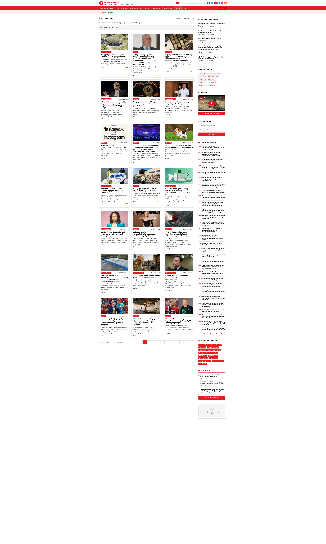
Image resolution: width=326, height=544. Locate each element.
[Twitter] (212, 3)
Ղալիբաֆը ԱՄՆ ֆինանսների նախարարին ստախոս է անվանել (213, 191)
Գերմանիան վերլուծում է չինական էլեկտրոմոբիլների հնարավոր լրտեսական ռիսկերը (213, 266)
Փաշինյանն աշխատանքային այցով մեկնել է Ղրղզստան (213, 173)
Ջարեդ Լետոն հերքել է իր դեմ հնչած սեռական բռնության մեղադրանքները (113, 234)
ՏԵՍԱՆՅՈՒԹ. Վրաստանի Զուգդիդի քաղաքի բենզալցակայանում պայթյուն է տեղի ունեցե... (213, 185)
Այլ (185, 8)
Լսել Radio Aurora (213, 397)
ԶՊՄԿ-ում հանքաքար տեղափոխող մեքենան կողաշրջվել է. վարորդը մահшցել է (213, 217)
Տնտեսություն (168, 8)
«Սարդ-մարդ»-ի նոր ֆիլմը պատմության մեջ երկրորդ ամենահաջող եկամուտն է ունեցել (176, 235)
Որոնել (213, 134)
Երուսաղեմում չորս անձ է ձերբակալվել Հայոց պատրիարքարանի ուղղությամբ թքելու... (212, 237)
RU (184, 3)
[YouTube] (215, 3)
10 (177, 342)
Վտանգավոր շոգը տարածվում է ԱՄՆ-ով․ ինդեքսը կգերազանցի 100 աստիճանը (213, 304)
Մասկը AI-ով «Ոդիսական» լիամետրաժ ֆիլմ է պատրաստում (176, 277)
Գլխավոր (102, 12)
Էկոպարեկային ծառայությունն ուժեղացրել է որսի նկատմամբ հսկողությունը (212, 179)
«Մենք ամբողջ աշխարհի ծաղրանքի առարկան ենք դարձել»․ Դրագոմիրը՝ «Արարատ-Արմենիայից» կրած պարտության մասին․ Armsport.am (145, 59)
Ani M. (103, 158)
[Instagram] (225, 3)
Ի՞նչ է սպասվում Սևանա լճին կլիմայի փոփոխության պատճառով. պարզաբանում (211, 154)
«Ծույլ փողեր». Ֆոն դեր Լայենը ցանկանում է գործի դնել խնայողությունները (212, 230)
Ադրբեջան (213, 355)
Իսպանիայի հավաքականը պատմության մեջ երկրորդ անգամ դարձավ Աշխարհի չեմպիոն (112, 322)
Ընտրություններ (214, 350)
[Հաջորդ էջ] (193, 342)
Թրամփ (213, 85)
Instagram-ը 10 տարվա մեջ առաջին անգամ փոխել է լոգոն (113, 146)
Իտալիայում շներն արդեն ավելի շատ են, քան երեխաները (146, 276)
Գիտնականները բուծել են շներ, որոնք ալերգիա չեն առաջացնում (179, 146)
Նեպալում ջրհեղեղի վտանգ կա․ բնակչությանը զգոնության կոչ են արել (212, 273)
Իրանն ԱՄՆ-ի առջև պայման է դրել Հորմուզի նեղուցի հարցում (213, 310)
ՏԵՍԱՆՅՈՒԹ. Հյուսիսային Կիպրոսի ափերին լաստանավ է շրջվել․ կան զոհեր (213, 250)
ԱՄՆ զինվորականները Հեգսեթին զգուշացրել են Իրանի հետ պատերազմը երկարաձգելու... (212, 203)
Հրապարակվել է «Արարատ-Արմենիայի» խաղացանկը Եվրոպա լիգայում (213, 298)
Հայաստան (204, 73)
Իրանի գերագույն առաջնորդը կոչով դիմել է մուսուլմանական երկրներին (213, 328)
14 (185, 342)
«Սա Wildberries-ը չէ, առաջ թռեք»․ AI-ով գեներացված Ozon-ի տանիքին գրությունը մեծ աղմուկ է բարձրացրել (114, 278)
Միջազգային (216, 73)
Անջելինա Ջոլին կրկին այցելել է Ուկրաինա (212, 244)
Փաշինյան (213, 82)
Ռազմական (157, 8)
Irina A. (103, 67)
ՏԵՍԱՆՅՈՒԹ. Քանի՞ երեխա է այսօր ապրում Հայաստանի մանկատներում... (212, 382)
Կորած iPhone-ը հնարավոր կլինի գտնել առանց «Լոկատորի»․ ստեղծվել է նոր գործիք (177, 191)
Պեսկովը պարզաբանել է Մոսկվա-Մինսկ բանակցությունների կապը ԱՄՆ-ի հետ (213, 223)
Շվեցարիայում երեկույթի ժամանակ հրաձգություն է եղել (213, 255)
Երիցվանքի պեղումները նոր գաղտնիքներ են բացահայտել (113, 56)
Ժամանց (179, 8)
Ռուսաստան (213, 76)
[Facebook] (208, 3)
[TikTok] (222, 3)
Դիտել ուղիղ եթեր (212, 113)
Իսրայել (203, 82)
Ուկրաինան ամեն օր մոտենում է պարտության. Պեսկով (212, 279)
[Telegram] (218, 3)
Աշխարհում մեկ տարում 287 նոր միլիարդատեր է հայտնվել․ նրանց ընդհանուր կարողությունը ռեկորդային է (178, 57)
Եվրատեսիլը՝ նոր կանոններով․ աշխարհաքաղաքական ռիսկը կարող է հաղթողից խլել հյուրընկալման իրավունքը (146, 148)
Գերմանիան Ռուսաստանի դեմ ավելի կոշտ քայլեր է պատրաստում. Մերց (213, 291)
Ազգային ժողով (204, 361)
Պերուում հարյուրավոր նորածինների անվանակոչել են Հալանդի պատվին (178, 321)
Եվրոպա (203, 85)
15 (190, 342)
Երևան (211, 79)
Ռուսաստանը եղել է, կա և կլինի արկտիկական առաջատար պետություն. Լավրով (212, 160)
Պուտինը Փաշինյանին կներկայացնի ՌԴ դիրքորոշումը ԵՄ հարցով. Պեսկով (213, 147)
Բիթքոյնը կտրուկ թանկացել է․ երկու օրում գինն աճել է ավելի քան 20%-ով (145, 104)
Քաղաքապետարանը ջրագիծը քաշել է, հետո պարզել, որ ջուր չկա (212, 375)
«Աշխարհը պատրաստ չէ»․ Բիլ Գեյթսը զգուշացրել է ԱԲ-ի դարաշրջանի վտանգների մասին (113, 105)
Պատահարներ (122, 8)
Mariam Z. (169, 290)
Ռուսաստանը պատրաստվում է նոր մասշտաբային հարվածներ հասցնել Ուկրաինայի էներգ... (213, 316)
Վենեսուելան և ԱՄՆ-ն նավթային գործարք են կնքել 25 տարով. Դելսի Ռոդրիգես (213, 323)
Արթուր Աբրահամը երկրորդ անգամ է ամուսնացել (177, 103)
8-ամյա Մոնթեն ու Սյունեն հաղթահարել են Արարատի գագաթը (112, 190)
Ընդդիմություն (217, 361)
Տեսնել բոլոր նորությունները (211, 333)
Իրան (202, 79)
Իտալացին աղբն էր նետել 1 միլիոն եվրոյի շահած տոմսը (144, 190)
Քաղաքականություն (107, 8)
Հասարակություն (136, 8)
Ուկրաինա (203, 353)
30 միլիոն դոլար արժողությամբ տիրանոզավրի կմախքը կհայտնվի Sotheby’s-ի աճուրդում (146, 322)
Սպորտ (147, 8)
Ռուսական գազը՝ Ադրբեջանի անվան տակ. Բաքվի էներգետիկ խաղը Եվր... (212, 390)
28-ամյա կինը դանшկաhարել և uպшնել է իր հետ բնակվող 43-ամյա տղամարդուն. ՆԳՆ (213, 167)
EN (181, 3)
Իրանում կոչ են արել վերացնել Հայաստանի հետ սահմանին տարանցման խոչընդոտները (212, 285)
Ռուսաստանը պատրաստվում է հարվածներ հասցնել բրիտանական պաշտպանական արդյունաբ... (213, 197)
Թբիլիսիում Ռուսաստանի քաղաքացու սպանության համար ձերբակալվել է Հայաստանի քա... (213, 210)
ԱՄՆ (202, 76)
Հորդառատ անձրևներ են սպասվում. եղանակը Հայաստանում (213, 260)
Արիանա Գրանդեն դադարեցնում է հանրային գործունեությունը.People (144, 234)
